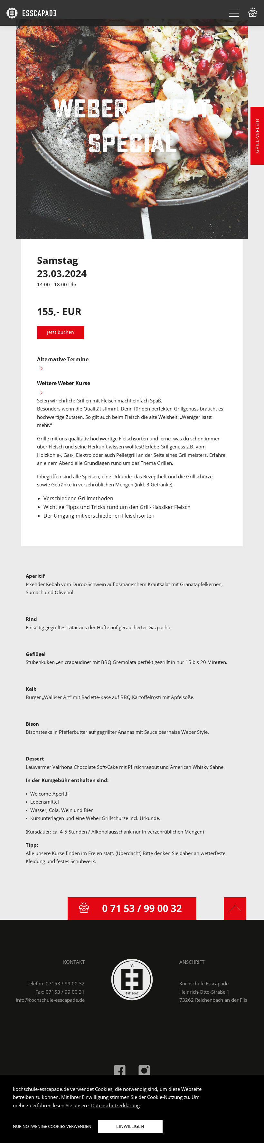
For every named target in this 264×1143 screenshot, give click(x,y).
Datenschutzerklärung (115, 1105)
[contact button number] (132, 908)
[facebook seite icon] (120, 1070)
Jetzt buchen (60, 332)
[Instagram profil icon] (144, 1070)
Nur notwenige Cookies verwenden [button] (52, 1126)
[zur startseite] (132, 978)
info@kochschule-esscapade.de (50, 1000)
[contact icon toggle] (253, 12)
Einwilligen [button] (130, 1126)
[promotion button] (257, 136)
